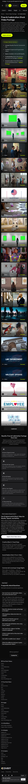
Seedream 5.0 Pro (4, 744)
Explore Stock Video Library (14, 536)
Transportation (4, 675)
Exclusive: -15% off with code (11, 424)
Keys (2, 687)
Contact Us (14, 655)
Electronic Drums (4, 685)
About (2, 753)
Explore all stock (7, 35)
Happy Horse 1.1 (4, 747)
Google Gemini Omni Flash (6, 742)
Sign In (23, 5)
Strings (2, 697)
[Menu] (2, 5)
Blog (2, 758)
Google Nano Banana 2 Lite (6, 737)
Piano (2, 689)
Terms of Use (15, 771)
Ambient (2, 696)
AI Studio (20, 58)
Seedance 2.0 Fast (4, 739)
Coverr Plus (3, 754)
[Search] (9, 5)
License (2, 771)
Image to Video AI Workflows (6, 727)
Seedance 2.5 (3, 732)
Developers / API (4, 756)
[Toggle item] (25, 593)
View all (25, 10)
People (2, 665)
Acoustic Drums (4, 699)
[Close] (26, 1)
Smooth (2, 692)
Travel (2, 673)
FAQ (2, 759)
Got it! (23, 779)
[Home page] (6, 768)
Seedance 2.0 (3, 735)
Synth (2, 684)
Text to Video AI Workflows (6, 725)
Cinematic (3, 690)
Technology (3, 677)
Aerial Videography (5, 670)
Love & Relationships (5, 666)
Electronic (3, 694)
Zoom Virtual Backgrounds (6, 678)
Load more (14, 429)
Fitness (2, 668)
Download (22, 80)
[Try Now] (25, 1)
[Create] (6, 5)
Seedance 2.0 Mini (4, 741)
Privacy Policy (8, 771)
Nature (2, 663)
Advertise (3, 761)
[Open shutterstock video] (14, 419)
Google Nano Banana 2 (5, 734)
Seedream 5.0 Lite (4, 746)
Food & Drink (3, 671)
